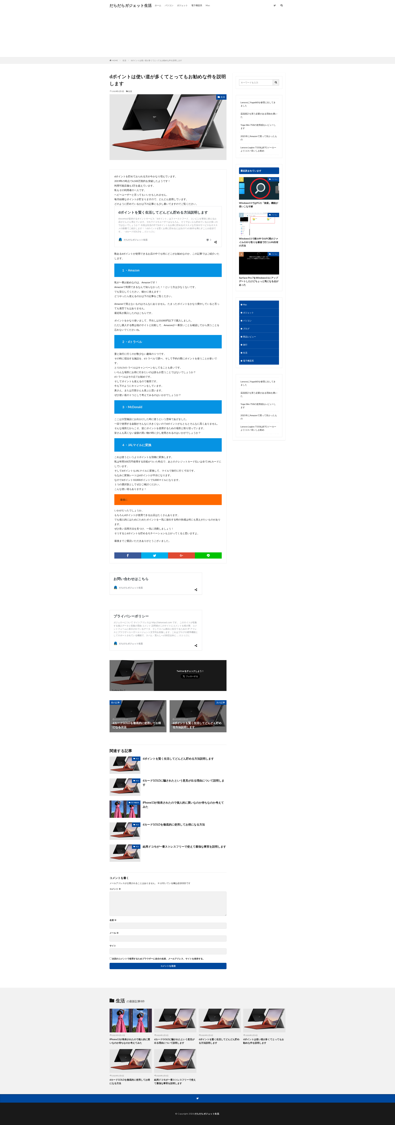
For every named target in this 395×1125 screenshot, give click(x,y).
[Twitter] (154, 555)
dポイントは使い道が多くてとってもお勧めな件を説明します (156, 60)
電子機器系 (196, 5)
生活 (124, 60)
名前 (113, 920)
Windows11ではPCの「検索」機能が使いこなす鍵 (258, 205)
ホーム (158, 5)
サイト (113, 946)
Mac (208, 5)
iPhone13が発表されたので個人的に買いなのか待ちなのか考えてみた (183, 804)
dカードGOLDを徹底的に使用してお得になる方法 (174, 824)
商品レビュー (249, 336)
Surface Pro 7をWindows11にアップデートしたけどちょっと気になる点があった (258, 281)
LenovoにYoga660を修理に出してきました (258, 104)
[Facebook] (127, 555)
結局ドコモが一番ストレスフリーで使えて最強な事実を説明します (184, 846)
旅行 (245, 344)
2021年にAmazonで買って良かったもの (259, 138)
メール (114, 933)
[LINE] (208, 555)
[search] (276, 82)
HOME (115, 60)
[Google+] (181, 555)
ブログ (246, 328)
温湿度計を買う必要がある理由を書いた (259, 115)
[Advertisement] (197, 34)
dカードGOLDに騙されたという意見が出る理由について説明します (183, 782)
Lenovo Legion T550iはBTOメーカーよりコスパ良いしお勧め (258, 149)
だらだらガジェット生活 (131, 5)
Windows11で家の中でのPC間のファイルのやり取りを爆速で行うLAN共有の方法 (258, 242)
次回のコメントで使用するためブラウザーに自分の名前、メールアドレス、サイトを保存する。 (158, 959)
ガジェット (182, 5)
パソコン (169, 5)
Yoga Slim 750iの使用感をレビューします (258, 126)
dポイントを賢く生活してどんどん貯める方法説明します (178, 758)
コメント (115, 889)
